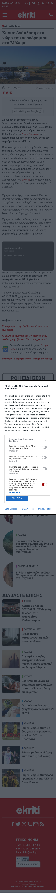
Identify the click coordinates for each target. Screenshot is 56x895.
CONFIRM (16, 498)
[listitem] (28, 440)
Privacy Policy (44, 509)
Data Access (28, 509)
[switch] (44, 447)
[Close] (50, 386)
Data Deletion (11, 509)
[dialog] (28, 447)
